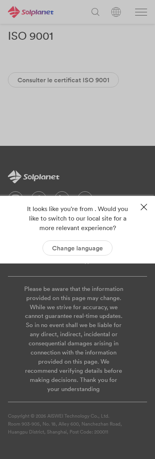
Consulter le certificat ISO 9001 (63, 80)
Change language (77, 248)
